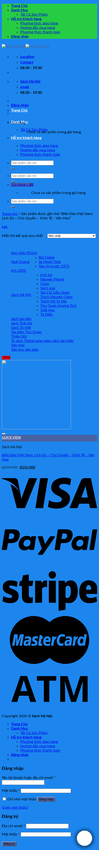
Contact (26, 62)
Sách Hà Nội (21, 295)
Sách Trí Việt (21, 328)
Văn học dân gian (25, 349)
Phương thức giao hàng (39, 23)
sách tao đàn (21, 319)
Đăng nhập (46, 799)
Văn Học (18, 345)
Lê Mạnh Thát (50, 262)
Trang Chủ (19, 6)
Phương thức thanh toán (40, 32)
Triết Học (47, 310)
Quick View (11, 437)
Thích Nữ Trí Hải (53, 301)
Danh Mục (19, 10)
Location (27, 57)
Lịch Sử (46, 275)
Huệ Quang (20, 262)
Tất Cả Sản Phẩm (34, 14)
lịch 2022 (18, 270)
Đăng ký (9, 844)
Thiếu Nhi (19, 336)
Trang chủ (9, 214)
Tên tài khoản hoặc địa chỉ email (28, 778)
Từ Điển (46, 314)
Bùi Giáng (46, 257)
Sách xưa (47, 288)
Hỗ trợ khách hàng (26, 19)
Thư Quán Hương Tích (58, 306)
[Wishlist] (4, 433)
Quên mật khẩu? (15, 807)
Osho (44, 284)
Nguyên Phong (52, 279)
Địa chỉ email (13, 826)
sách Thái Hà (21, 323)
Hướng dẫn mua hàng (37, 28)
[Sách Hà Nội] (25, 46)
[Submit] (13, 168)
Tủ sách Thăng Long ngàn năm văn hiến (42, 341)
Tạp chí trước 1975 (54, 266)
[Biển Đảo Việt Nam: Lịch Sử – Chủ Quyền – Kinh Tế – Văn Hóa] (36, 428)
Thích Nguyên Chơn (56, 297)
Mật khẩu (11, 791)
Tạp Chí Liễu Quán (55, 292)
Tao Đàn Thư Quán (26, 332)
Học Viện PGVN (24, 253)
